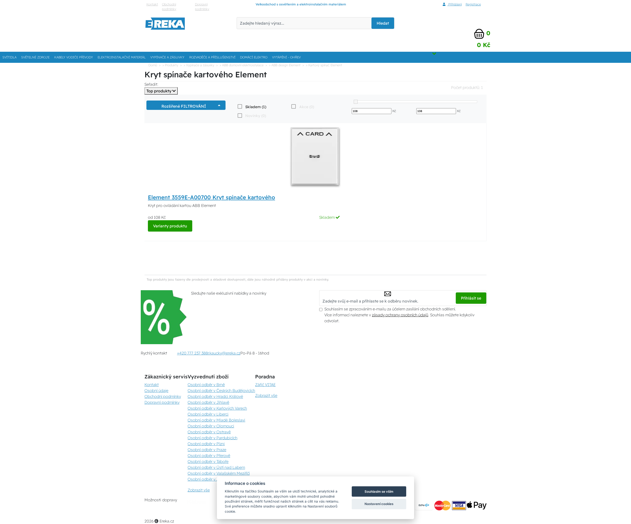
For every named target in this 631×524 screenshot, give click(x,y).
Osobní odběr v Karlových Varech (217, 408)
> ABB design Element (284, 65)
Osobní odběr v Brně (206, 384)
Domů (152, 65)
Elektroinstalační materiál (122, 57)
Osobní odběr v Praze (207, 449)
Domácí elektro (253, 57)
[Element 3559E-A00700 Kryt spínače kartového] (315, 156)
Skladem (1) (255, 106)
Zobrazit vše (199, 490)
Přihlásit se (471, 298)
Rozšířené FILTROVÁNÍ (184, 106)
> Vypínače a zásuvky (199, 65)
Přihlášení (454, 4)
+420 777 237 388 (192, 353)
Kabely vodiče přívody (73, 57)
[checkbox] (251, 106)
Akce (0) (306, 106)
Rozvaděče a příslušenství (212, 57)
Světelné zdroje (35, 57)
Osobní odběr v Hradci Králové (215, 396)
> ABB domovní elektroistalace (241, 65)
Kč (394, 111)
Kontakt (152, 4)
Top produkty (159, 90)
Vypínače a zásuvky (167, 57)
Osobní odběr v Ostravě (209, 431)
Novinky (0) (255, 115)
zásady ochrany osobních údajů (400, 314)
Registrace (473, 4)
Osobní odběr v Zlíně (206, 479)
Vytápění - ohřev (286, 57)
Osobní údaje (156, 390)
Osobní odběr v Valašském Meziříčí (219, 473)
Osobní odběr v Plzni (206, 443)
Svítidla (9, 57)
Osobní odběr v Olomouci (211, 425)
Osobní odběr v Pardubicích (212, 437)
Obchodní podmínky (169, 6)
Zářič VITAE (265, 384)
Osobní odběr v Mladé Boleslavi (216, 420)
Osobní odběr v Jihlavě (208, 402)
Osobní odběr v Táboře (208, 461)
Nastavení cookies (379, 504)
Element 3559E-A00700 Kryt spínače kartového (211, 197)
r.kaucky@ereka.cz (224, 353)
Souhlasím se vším (379, 491)
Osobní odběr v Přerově (209, 455)
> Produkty (170, 65)
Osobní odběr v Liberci (208, 414)
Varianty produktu (170, 225)
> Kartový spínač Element (324, 65)
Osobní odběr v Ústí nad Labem (216, 467)
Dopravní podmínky (202, 6)
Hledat (383, 23)
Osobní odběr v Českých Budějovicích (221, 390)
